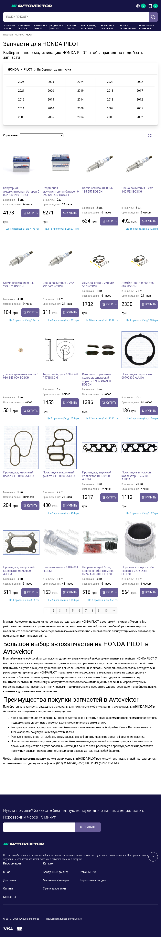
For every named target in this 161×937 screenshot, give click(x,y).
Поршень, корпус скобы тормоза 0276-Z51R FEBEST (138, 570)
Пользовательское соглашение (64, 918)
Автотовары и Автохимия (146, 27)
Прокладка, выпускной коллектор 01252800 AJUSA (19, 570)
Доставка (9, 880)
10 (106, 610)
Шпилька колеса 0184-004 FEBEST (60, 569)
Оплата (8, 888)
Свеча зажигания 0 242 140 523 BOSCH (137, 189)
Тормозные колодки (93, 880)
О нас (6, 872)
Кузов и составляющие (128, 27)
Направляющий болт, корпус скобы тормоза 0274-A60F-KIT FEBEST (97, 570)
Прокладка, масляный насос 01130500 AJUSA (18, 474)
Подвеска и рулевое (56, 27)
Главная (8, 34)
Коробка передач (72, 27)
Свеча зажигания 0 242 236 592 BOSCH (58, 284)
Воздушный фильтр (56, 872)
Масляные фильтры (56, 880)
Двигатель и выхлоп (41, 27)
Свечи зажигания (54, 888)
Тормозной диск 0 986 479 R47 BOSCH (61, 376)
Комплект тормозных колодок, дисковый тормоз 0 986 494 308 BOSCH (96, 380)
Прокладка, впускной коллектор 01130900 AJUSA (96, 476)
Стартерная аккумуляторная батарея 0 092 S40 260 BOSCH (21, 191)
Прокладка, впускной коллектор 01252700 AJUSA (136, 476)
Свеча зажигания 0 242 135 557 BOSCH (97, 189)
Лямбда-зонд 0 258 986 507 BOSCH (98, 284)
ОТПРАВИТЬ (88, 827)
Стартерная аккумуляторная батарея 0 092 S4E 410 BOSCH (61, 191)
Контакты (9, 896)
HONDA (19, 34)
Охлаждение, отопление (88, 27)
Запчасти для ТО (9, 27)
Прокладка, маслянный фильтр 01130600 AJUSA (59, 474)
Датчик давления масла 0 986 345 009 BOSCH (20, 376)
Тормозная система (24, 27)
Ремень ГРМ (88, 872)
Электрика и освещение (108, 27)
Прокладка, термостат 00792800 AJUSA (137, 376)
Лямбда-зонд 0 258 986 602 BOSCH (138, 284)
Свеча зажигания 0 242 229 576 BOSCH (18, 284)
